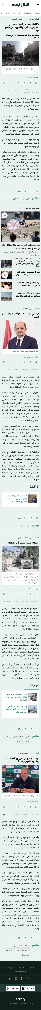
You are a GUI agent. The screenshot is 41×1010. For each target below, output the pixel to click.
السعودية (25, 953)
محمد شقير (30, 587)
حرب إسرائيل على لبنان (14, 734)
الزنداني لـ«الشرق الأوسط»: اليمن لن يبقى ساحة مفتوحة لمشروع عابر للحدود (16, 497)
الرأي (14, 11)
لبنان (27, 739)
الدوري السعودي (23, 948)
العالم (19, 11)
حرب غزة (26, 196)
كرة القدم (18, 943)
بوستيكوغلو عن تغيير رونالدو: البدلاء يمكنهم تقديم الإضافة (22, 758)
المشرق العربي (17, 17)
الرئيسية (37, 11)
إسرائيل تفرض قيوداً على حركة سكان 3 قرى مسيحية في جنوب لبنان (16, 707)
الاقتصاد (7, 11)
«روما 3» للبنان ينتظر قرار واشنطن (23, 541)
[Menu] (39, 4)
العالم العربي (34, 17)
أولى (27, 524)
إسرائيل (20, 739)
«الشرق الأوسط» (30, 76)
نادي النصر (10, 948)
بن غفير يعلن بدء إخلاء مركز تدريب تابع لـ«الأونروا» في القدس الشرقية (28, 262)
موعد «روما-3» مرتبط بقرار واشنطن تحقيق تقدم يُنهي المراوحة (16, 695)
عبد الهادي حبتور (28, 355)
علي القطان (30, 800)
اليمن (21, 524)
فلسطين (16, 196)
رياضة (27, 943)
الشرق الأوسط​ (28, 11)
